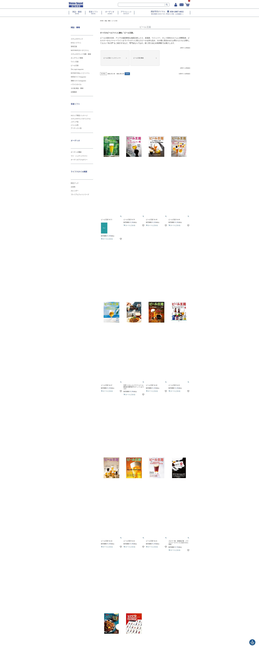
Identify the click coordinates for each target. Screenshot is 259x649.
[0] (187, 4)
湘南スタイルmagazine (78, 81)
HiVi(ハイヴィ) (76, 43)
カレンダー (74, 191)
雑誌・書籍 (107, 20)
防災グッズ (74, 183)
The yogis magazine (77, 69)
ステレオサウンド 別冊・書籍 (81, 54)
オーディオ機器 (76, 152)
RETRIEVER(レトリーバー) (80, 73)
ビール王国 (74, 65)
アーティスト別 (76, 128)
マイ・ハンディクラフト (79, 156)
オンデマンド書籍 (77, 58)
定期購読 (74, 92)
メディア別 (74, 122)
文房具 (73, 187)
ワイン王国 (74, 61)
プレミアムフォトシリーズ (80, 194)
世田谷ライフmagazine (78, 77)
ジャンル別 (74, 125)
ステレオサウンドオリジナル (81, 119)
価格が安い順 (111, 73)
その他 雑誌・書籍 (77, 88)
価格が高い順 (120, 73)
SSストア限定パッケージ (79, 115)
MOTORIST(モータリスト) (80, 50)
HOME (101, 20)
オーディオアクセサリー (79, 159)
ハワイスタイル (76, 84)
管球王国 (74, 46)
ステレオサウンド (77, 39)
